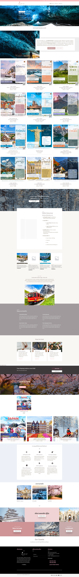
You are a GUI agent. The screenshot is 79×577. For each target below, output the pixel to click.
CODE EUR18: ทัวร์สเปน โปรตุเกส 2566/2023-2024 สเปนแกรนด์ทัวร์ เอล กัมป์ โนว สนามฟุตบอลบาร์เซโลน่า (22, 266)
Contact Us (56, 3)
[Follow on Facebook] (22, 564)
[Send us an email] (24, 564)
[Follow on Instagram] (23, 564)
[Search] (40, 0)
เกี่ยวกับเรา (34, 554)
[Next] (35, 229)
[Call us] (25, 564)
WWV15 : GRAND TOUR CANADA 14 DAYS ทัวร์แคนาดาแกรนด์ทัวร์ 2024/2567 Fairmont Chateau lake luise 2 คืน (56, 267)
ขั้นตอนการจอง (35, 556)
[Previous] (22, 229)
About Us (60, 3)
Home (51, 3)
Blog (53, 3)
